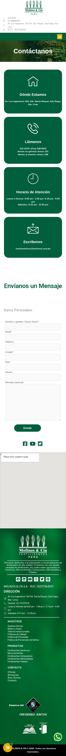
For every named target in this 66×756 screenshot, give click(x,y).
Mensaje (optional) (14, 382)
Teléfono (9, 342)
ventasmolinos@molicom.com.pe (33, 248)
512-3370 (12, 18)
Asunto (8, 372)
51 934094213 (14, 21)
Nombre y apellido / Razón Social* (21, 322)
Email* (8, 332)
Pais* (7, 362)
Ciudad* (9, 352)
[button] (59, 36)
